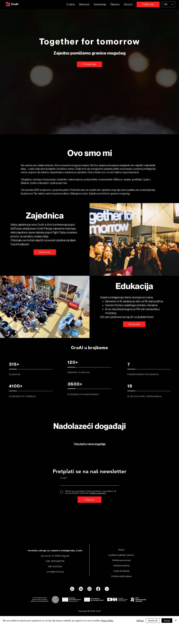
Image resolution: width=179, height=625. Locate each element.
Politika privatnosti (121, 560)
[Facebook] (98, 589)
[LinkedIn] (81, 589)
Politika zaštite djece (121, 576)
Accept (167, 620)
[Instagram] (89, 589)
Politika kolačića (121, 565)
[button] (84, 4)
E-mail (63, 478)
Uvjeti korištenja (121, 571)
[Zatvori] (175, 620)
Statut (121, 549)
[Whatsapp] (72, 589)
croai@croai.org (55, 571)
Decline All (152, 620)
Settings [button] (140, 620)
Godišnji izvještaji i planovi (121, 555)
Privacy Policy (107, 620)
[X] (107, 589)
